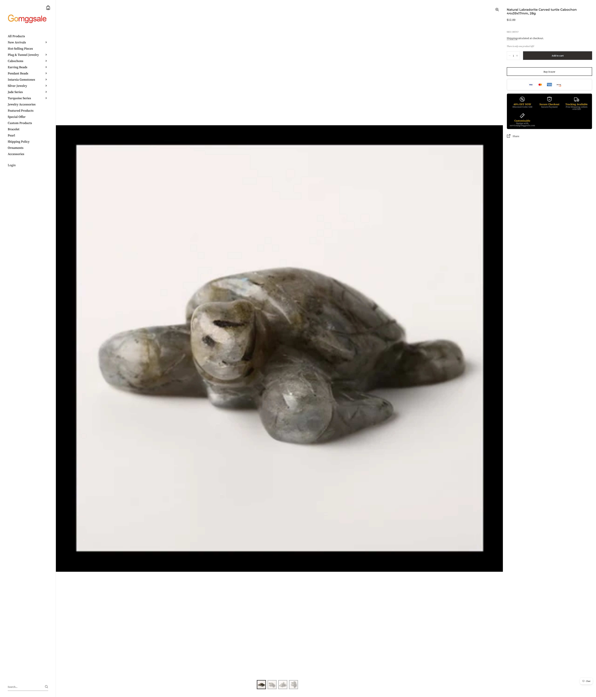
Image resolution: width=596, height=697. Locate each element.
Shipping (512, 38)
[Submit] (46, 686)
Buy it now (549, 71)
